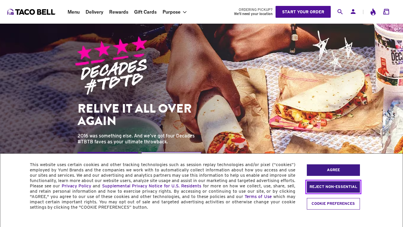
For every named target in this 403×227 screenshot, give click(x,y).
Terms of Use (258, 196)
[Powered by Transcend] (9, 220)
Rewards (118, 12)
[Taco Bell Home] (32, 12)
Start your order (303, 11)
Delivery (94, 12)
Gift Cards (145, 12)
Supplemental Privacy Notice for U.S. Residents (152, 186)
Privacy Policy (76, 186)
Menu (74, 12)
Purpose (172, 12)
